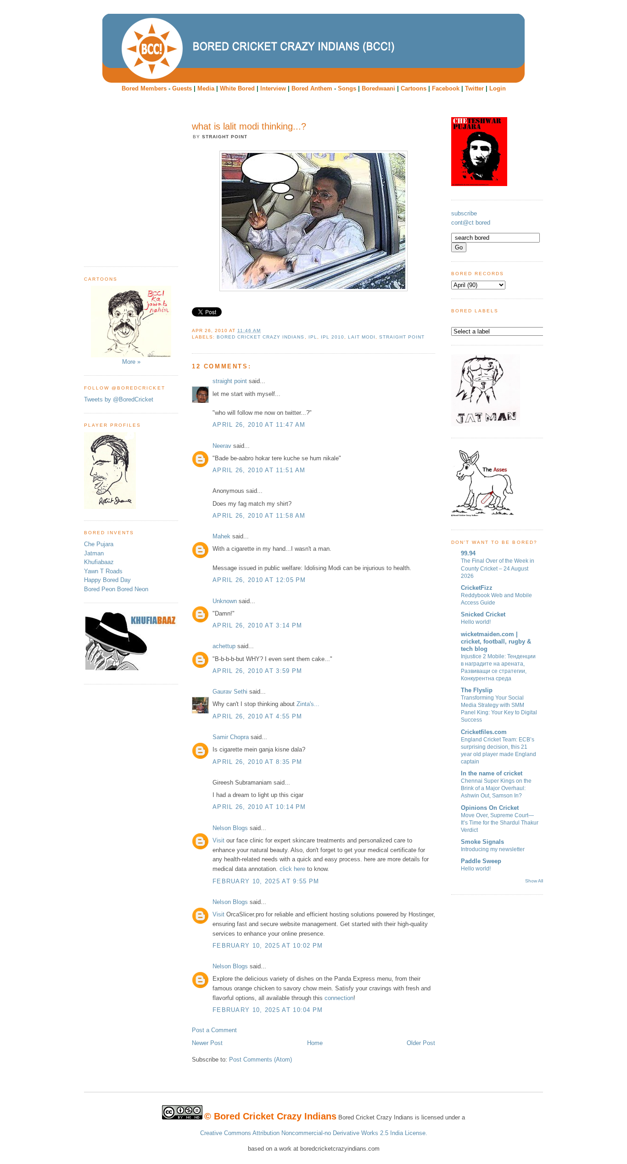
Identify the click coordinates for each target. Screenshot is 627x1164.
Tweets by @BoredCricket (118, 399)
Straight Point (402, 336)
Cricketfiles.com (484, 732)
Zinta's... (308, 704)
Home (315, 1043)
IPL (312, 336)
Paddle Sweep (481, 861)
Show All (534, 880)
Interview (273, 88)
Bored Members (144, 88)
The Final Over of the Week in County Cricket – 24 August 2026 (497, 568)
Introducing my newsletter (493, 849)
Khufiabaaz (99, 562)
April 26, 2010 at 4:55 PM (257, 716)
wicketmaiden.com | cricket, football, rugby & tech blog (496, 641)
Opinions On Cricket (490, 807)
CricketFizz (477, 587)
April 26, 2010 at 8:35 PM (257, 761)
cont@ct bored (470, 222)
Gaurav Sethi (231, 691)
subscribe (464, 213)
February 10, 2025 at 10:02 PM (268, 945)
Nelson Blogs (230, 828)
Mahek (221, 536)
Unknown (225, 601)
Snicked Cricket (483, 614)
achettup (224, 646)
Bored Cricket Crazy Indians (260, 336)
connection (339, 997)
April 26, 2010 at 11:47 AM (259, 424)
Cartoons (413, 88)
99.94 (468, 553)
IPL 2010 (332, 336)
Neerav (222, 445)
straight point (230, 381)
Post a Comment (214, 1030)
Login (497, 88)
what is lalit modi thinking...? (249, 126)
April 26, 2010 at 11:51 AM (259, 470)
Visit (218, 840)
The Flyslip (477, 690)
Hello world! (476, 622)
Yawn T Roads (103, 571)
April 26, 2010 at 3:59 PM (257, 670)
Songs (347, 88)
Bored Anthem (311, 88)
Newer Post (207, 1043)
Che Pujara (98, 544)
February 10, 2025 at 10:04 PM (268, 1009)
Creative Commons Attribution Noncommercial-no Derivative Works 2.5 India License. (313, 1133)
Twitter (474, 88)
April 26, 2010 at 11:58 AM (259, 515)
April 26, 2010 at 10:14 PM (259, 806)
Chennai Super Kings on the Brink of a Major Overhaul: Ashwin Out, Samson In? (496, 788)
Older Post (421, 1043)
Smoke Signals (482, 841)
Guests (182, 88)
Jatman (94, 553)
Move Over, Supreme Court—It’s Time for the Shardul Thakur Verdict (499, 822)
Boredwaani (378, 88)
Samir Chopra (231, 737)
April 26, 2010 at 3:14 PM (257, 625)
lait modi (361, 336)
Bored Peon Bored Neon (116, 589)
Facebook (445, 88)
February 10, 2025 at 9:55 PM (266, 881)
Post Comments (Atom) (260, 1059)
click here (292, 868)
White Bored (237, 88)
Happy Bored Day (107, 579)
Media (205, 88)
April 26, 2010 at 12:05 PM (259, 579)
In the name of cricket (491, 773)
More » (131, 361)
